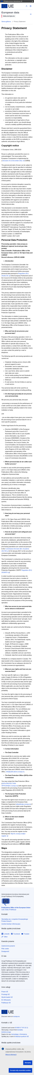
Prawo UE (4, 991)
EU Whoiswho (6, 1000)
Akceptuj (28, 1062)
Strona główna (6, 21)
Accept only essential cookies (20, 1070)
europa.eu (16, 1016)
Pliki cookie (5, 948)
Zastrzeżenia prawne (8, 946)
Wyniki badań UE (7, 997)
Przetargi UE (5, 994)
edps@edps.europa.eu (23, 804)
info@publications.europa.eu (15, 771)
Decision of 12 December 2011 (12, 160)
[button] (31, 6)
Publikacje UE (6, 1002)
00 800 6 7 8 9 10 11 (21, 1027)
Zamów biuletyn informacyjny (10, 924)
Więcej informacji (11, 1054)
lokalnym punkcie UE (22, 1036)
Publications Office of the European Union (15, 907)
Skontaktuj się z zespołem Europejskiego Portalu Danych (14, 920)
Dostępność (5, 951)
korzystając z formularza (19, 1034)
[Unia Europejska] (13, 6)
